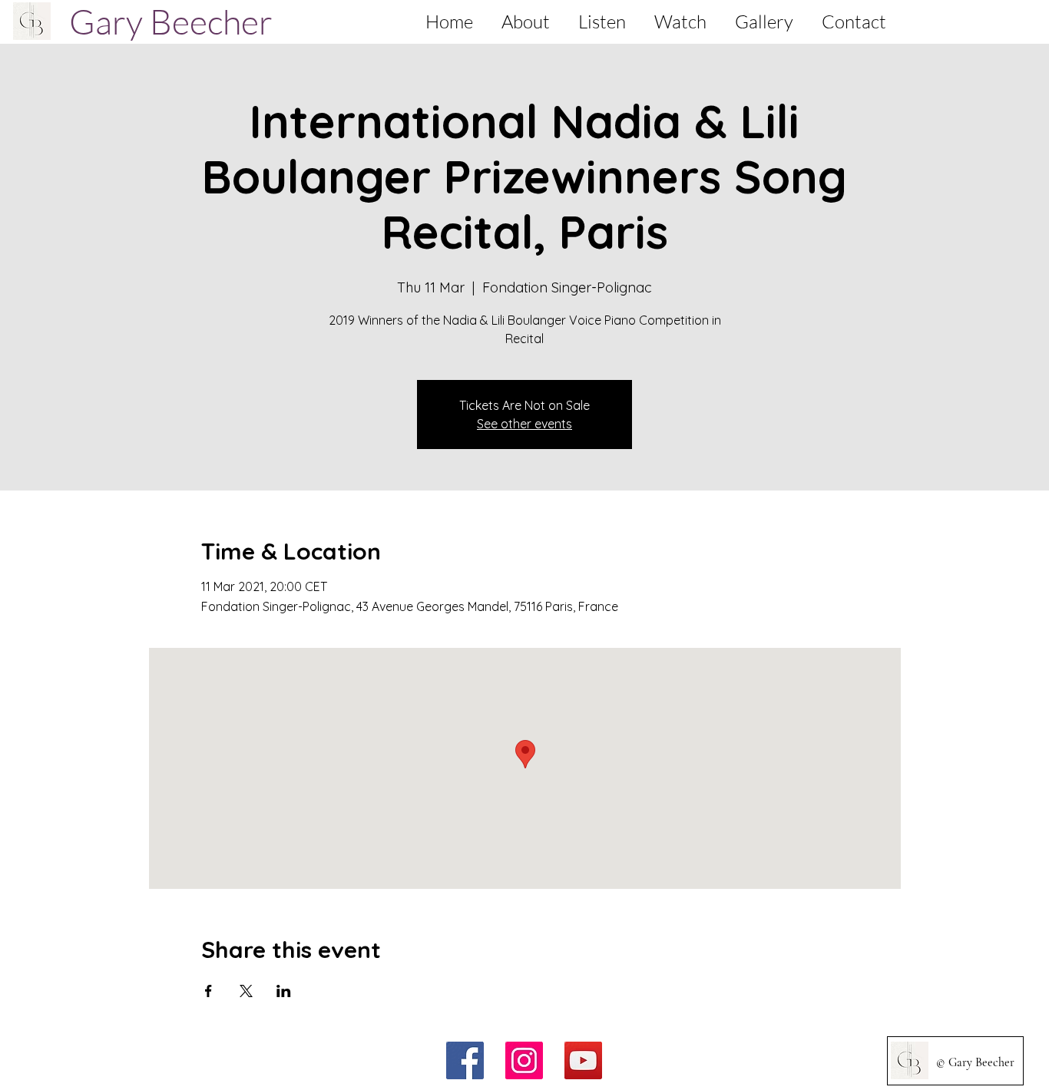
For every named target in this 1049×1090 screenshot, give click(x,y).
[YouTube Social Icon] (583, 1060)
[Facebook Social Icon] (465, 1060)
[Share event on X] (246, 991)
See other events (524, 423)
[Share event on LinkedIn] (283, 991)
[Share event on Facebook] (208, 991)
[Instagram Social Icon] (524, 1060)
